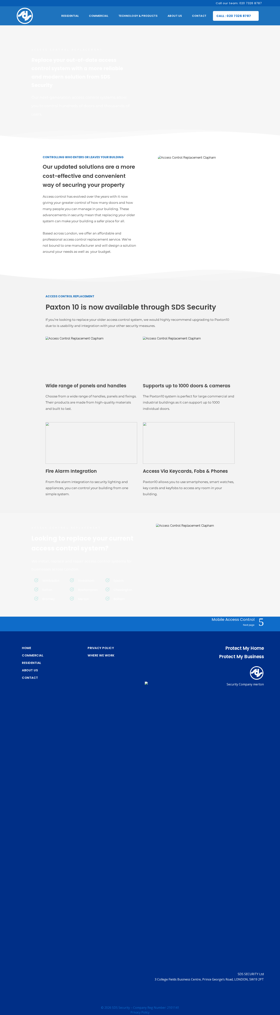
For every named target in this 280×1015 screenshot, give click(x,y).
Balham (119, 599)
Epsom (119, 581)
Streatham (86, 581)
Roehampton (88, 590)
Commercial (32, 655)
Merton (83, 599)
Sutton (47, 590)
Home (26, 648)
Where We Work (101, 655)
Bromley (48, 599)
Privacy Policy (101, 648)
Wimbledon (50, 581)
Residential (31, 663)
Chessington (123, 590)
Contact (30, 678)
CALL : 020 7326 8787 (233, 16)
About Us (30, 670)
